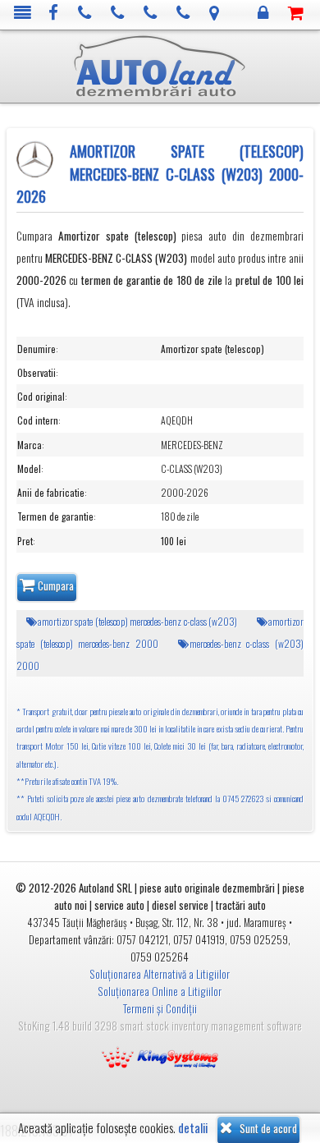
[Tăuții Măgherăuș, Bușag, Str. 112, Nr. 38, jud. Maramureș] (214, 13)
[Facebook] (53, 13)
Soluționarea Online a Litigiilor (160, 991)
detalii (193, 1128)
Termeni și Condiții (160, 1008)
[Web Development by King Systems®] (160, 1056)
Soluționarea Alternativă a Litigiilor (159, 974)
